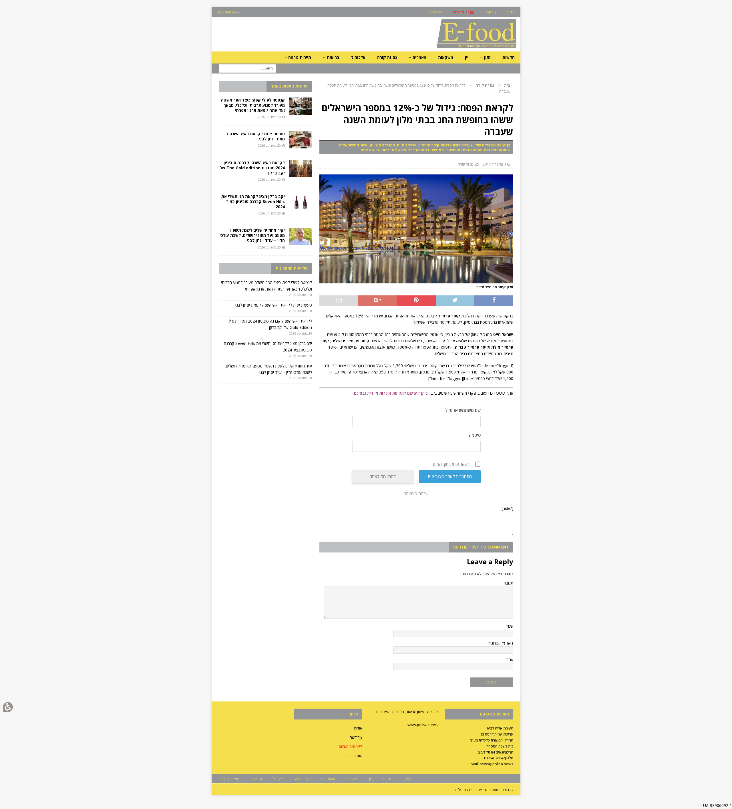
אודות (358, 728)
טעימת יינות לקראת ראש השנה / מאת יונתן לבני (256, 136)
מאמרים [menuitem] (419, 57)
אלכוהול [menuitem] (358, 57)
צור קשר (356, 737)
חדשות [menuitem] (508, 57)
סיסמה (475, 435)
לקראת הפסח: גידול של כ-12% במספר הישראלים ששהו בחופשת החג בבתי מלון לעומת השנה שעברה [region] (418, 88)
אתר (509, 659)
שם (510, 626)
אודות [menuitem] (511, 12)
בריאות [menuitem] (333, 57)
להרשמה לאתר (383, 476)
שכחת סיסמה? (416, 493)
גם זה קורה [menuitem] (387, 57)
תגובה (508, 583)
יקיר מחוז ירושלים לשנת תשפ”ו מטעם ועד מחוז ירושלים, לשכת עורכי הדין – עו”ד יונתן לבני (252, 235)
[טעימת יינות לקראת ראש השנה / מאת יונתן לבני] (300, 139)
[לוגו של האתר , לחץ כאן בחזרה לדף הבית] (446, 48)
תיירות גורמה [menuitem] (299, 57)
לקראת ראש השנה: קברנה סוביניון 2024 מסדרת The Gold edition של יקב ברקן (252, 168)
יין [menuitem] (466, 57)
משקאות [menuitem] (445, 57)
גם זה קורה (466, 164)
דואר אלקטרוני (501, 643)
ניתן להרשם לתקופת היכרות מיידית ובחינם (391, 393)
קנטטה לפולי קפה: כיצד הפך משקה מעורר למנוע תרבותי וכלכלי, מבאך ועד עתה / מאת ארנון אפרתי (253, 105)
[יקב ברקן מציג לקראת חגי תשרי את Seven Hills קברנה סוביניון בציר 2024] (300, 202)
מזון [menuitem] (487, 57)
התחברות (355, 755)
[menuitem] (463, 12)
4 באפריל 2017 (494, 164)
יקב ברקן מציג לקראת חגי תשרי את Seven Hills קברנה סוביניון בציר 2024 (253, 201)
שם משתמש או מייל (463, 410)
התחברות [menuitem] (435, 12)
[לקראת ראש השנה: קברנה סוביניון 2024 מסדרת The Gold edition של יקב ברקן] (300, 168)
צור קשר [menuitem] (490, 12)
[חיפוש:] (247, 68)
